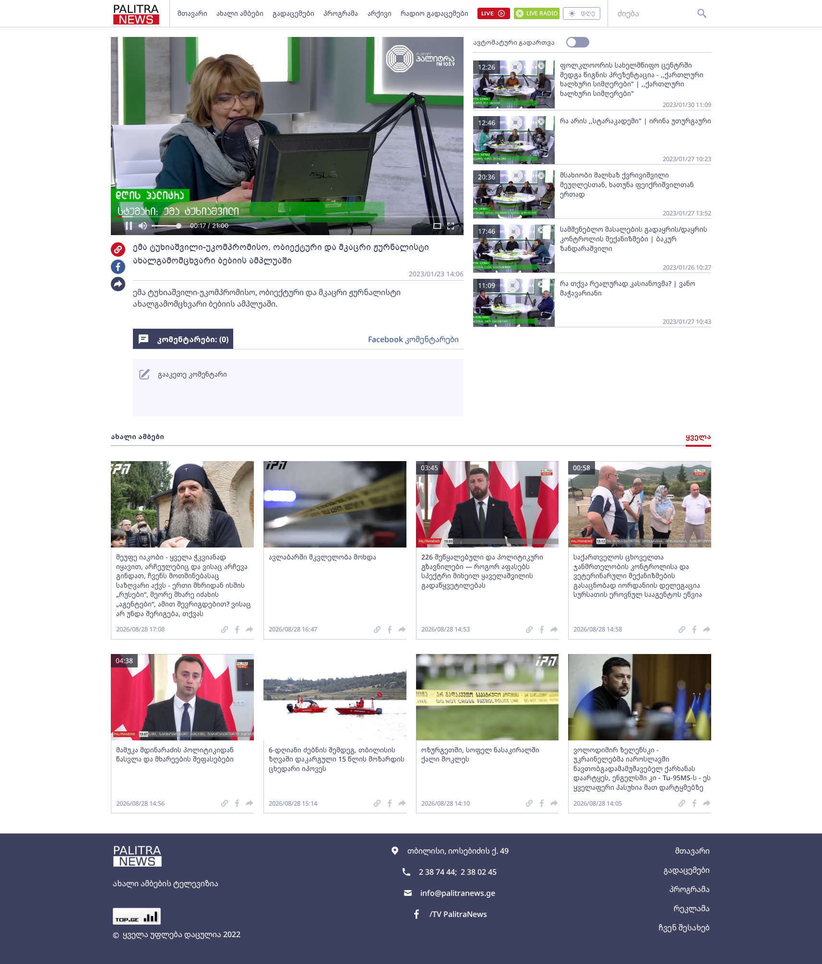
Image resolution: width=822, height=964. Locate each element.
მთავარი (192, 13)
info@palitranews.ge (457, 893)
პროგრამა (340, 13)
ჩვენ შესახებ (684, 927)
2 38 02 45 (479, 872)
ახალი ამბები (239, 13)
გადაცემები (293, 13)
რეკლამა (692, 908)
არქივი (380, 13)
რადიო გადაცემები (434, 13)
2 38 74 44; (438, 872)
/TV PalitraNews (458, 914)
